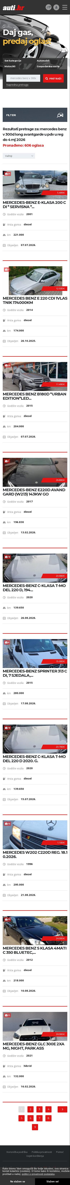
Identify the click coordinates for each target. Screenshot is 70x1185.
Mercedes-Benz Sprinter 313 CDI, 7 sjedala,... (35, 673)
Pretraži (55, 78)
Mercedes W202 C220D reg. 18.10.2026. (35, 854)
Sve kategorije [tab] (12, 60)
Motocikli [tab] (9, 66)
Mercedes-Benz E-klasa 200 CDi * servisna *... (34, 204)
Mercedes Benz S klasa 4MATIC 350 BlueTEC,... (34, 950)
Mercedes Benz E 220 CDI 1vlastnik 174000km (35, 300)
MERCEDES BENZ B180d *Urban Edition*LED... (34, 396)
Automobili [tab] (43, 60)
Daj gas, (27, 36)
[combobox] (19, 156)
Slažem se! (52, 1181)
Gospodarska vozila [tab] (48, 66)
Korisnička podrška (17, 1152)
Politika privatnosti (42, 1152)
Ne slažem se (17, 1181)
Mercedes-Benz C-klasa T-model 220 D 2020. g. (34, 759)
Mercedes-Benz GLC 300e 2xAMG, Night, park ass (33, 1046)
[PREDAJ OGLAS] (49, 7)
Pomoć (60, 1152)
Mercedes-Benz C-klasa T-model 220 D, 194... (34, 588)
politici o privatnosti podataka (38, 1174)
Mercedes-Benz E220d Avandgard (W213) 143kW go (34, 492)
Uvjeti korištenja (35, 1155)
